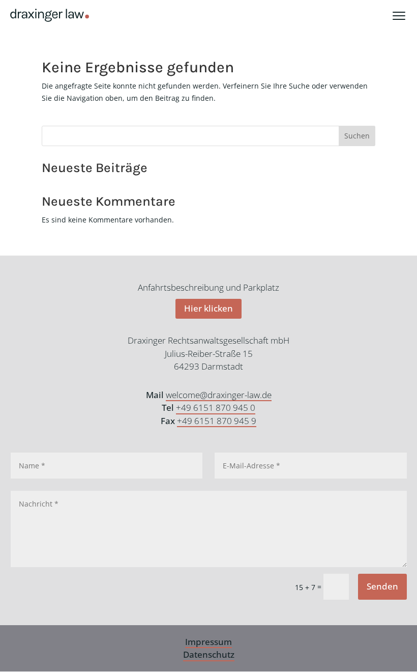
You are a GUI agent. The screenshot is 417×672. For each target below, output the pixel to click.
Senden (382, 586)
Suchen (357, 136)
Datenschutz (208, 654)
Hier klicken (208, 308)
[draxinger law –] (49, 15)
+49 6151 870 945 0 (215, 407)
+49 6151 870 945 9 (216, 421)
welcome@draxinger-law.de (219, 395)
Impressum (208, 642)
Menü (405, 15)
